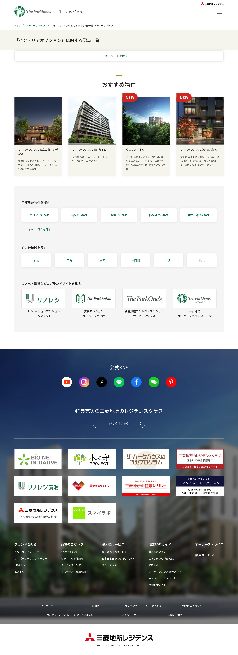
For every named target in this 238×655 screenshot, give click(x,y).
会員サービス (204, 555)
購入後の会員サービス (114, 552)
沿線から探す (79, 215)
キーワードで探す (116, 56)
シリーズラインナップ (26, 552)
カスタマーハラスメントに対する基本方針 (70, 614)
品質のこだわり (72, 544)
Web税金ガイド (157, 584)
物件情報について (192, 606)
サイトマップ (45, 606)
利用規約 (94, 606)
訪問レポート (156, 565)
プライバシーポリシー (131, 614)
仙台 (36, 260)
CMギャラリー (22, 565)
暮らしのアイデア (158, 552)
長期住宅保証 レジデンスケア (118, 558)
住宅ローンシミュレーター (163, 578)
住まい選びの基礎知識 (161, 558)
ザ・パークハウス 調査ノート (165, 571)
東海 (69, 260)
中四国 (135, 260)
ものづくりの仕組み (72, 558)
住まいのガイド (160, 544)
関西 (102, 260)
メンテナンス (109, 565)
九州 (168, 260)
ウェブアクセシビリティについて (143, 606)
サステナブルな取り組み (74, 571)
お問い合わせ (175, 614)
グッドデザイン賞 (71, 565)
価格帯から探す (158, 215)
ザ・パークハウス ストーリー (30, 558)
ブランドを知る (25, 544)
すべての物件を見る (39, 229)
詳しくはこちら (119, 423)
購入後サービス (113, 544)
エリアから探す (39, 215)
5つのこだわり (69, 552)
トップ (17, 25)
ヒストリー (20, 571)
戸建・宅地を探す (198, 215)
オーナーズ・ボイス (36, 25)
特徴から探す (119, 215)
